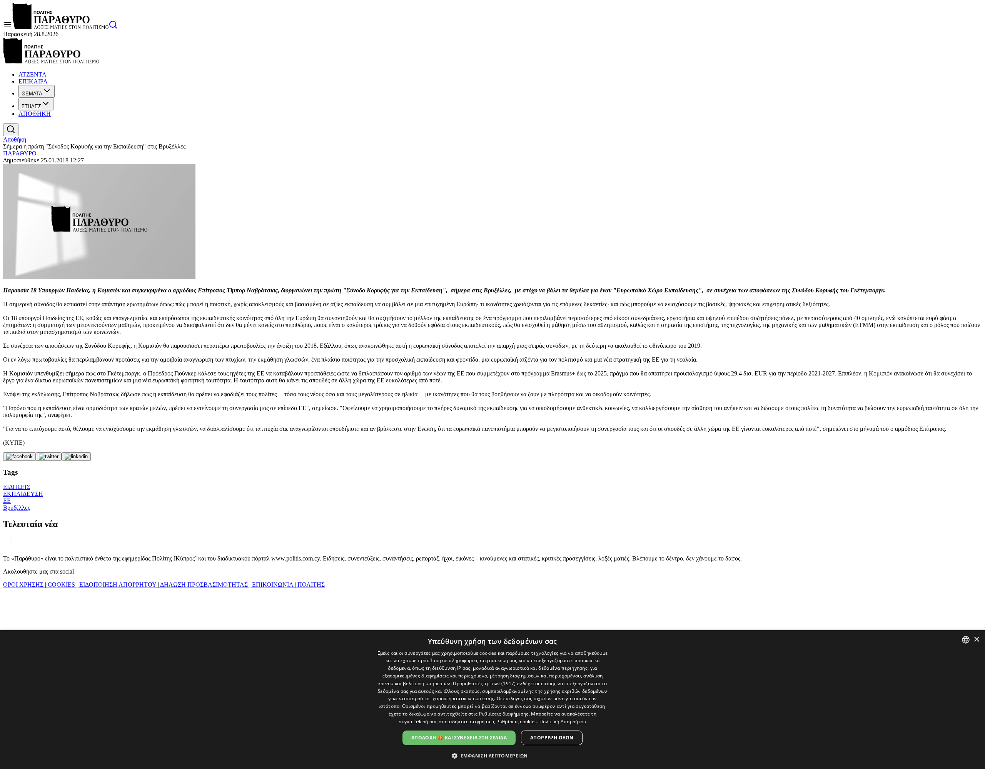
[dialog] (492, 699)
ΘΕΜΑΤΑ (32, 94)
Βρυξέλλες (16, 507)
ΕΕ (7, 500)
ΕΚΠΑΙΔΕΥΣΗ (23, 493)
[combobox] (966, 640)
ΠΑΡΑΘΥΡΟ (20, 153)
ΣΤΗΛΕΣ (31, 106)
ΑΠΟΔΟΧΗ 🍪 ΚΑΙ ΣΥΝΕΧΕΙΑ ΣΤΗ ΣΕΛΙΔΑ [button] (459, 737)
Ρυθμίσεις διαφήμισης (504, 714)
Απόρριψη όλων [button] (551, 737)
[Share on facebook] (19, 456)
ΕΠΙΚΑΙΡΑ (33, 81)
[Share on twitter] (49, 456)
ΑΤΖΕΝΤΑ (32, 74)
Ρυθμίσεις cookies (516, 721)
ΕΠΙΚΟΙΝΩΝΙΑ (272, 584)
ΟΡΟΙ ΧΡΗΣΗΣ (24, 584)
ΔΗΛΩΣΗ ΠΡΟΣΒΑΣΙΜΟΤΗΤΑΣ (204, 584)
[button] (492, 755)
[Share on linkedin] (76, 456)
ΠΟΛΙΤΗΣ (310, 584)
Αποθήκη (14, 139)
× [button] (976, 639)
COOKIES (61, 584)
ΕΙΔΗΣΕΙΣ (16, 487)
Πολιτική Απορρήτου (562, 721)
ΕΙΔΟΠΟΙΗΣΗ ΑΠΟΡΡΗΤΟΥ (118, 584)
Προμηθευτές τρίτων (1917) (484, 683)
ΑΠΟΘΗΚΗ (34, 113)
